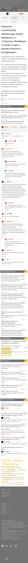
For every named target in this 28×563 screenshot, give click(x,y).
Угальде (3, 100)
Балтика (7, 479)
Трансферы (8, 1)
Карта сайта (4, 513)
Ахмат (21, 479)
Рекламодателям (5, 495)
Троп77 (7, 259)
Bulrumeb (8, 133)
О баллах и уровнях (6, 494)
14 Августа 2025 (18, 170)
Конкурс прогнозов (5, 3)
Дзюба (2, 479)
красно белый (9, 221)
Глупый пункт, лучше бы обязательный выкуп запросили (13, 443)
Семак (15, 473)
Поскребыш (8, 250)
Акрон (18, 483)
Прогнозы (4, 510)
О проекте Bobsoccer (6, 489)
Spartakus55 (9, 148)
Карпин (24, 469)
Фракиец (12, 202)
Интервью (4, 505)
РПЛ (5, 482)
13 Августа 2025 (15, 133)
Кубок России (12, 475)
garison (7, 408)
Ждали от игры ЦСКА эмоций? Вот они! (11, 385)
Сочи (13, 479)
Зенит (18, 460)
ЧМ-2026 (9, 484)
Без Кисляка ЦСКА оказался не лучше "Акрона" (13, 365)
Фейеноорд (21, 98)
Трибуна (3, 506)
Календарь (4, 507)
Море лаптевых (13, 161)
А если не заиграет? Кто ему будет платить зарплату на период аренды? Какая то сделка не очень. (13, 420)
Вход (25, 9)
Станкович (15, 484)
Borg (7, 127)
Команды (12, 3)
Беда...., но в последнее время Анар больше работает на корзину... (13, 454)
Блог (15, 17)
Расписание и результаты (17, 1)
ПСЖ (23, 478)
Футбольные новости (6, 503)
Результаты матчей (6, 509)
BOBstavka (8, 429)
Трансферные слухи (13, 98)
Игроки (17, 3)
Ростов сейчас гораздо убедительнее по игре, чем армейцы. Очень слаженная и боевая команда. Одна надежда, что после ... (12, 432)
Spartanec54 (9, 181)
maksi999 (8, 451)
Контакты (4, 496)
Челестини (20, 484)
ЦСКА (7, 460)
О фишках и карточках (6, 492)
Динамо (11, 469)
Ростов (3, 471)
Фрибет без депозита (5, 5)
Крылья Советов (11, 471)
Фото (24, 17)
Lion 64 (7, 213)
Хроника (4, 17)
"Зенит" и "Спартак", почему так (9, 391)
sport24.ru (5, 103)
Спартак (5, 98)
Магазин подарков (6, 512)
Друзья (15, 21)
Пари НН (14, 482)
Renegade (8, 417)
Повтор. (3, 410)
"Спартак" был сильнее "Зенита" (9, 378)
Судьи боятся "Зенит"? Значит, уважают (11, 372)
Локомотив (7, 467)
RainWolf (11, 170)
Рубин (17, 464)
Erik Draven (12, 141)
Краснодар (7, 473)
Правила (2, 1)
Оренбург (17, 479)
